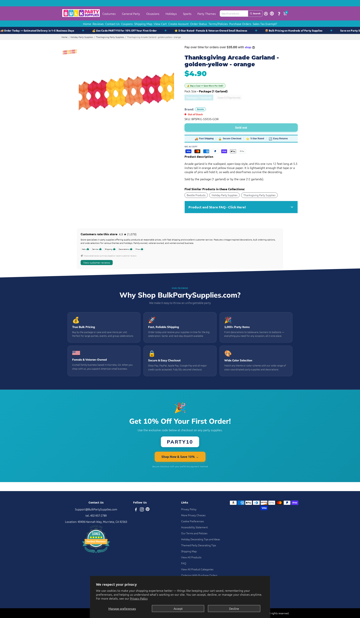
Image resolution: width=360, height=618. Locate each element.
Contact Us (112, 24)
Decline (234, 608)
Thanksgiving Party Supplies (110, 36)
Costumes (109, 13)
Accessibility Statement (194, 527)
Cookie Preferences (192, 521)
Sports (187, 13)
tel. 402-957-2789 (96, 515)
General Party (131, 13)
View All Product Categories (197, 569)
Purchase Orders (240, 24)
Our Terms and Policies (194, 533)
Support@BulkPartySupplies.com (96, 509)
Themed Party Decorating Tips (198, 545)
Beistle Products (196, 195)
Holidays (171, 13)
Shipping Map (143, 24)
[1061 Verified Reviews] (96, 553)
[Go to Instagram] (142, 510)
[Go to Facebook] (136, 510)
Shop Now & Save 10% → (180, 457)
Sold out (241, 127)
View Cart (160, 24)
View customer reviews (96, 262)
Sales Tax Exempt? (265, 24)
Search (256, 13)
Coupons (127, 24)
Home (87, 24)
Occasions (152, 13)
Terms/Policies (218, 24)
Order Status (198, 24)
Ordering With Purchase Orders (199, 575)
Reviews (98, 24)
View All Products (191, 557)
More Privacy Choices (193, 515)
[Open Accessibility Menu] (271, 13)
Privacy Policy (139, 598)
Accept (178, 608)
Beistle (200, 109)
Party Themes (206, 13)
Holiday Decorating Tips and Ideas (200, 539)
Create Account (178, 24)
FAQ (183, 563)
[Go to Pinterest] (147, 510)
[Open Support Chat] (279, 13)
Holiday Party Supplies (81, 36)
